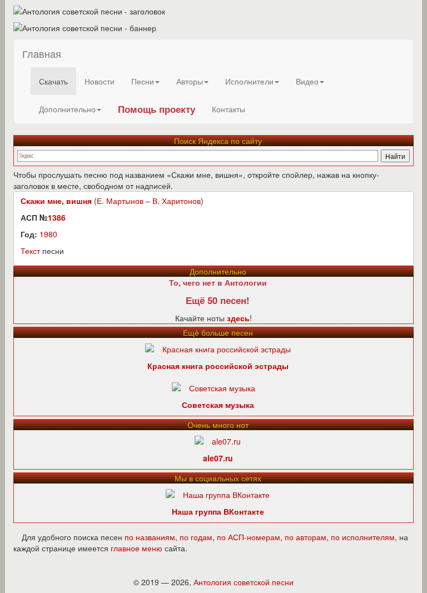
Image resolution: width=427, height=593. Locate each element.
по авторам (305, 536)
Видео (307, 81)
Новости (100, 81)
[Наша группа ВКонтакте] (217, 493)
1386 (57, 217)
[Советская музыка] (213, 386)
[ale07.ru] (217, 440)
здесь (238, 317)
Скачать (53, 81)
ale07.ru (218, 458)
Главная (41, 53)
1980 (48, 234)
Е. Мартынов (120, 200)
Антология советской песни (243, 581)
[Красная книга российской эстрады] (218, 347)
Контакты (228, 108)
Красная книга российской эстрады (218, 365)
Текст (30, 250)
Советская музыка (218, 404)
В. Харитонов (176, 200)
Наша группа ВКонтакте (218, 511)
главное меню (136, 548)
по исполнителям (363, 536)
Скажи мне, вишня (56, 200)
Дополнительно (67, 108)
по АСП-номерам (248, 536)
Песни (142, 81)
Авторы (189, 81)
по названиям (150, 536)
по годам (196, 536)
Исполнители (249, 81)
